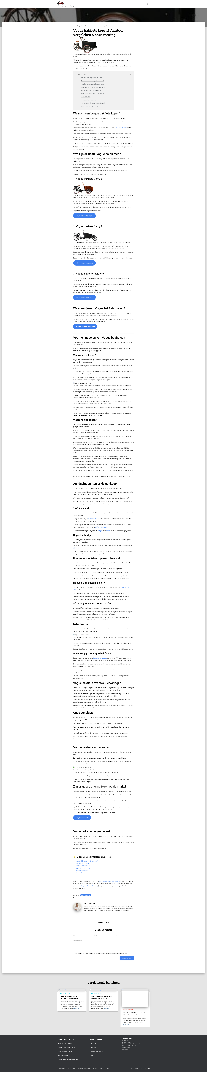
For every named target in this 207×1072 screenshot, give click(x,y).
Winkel (127, 4)
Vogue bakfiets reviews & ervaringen (92, 93)
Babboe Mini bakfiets (83, 863)
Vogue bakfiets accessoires (89, 100)
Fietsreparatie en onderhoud (97, 4)
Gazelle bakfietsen (82, 873)
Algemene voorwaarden (84, 1068)
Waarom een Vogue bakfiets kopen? (92, 78)
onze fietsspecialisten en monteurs (110, 881)
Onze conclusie (85, 97)
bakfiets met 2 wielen (94, 519)
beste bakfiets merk (121, 128)
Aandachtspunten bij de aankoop (91, 90)
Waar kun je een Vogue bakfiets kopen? (93, 84)
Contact (133, 4)
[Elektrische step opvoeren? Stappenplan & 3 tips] (97, 990)
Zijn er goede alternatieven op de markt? (93, 103)
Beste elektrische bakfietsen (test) (87, 861)
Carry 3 (108, 531)
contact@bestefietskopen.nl (132, 1044)
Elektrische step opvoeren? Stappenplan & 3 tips (101, 997)
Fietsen (82, 26)
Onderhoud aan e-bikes (65, 1051)
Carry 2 (100, 531)
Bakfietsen (79, 898)
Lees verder (76, 1008)
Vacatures (94, 1047)
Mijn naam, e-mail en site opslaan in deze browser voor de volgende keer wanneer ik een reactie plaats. (101, 953)
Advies (107, 1068)
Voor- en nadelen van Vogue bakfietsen (93, 87)
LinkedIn (120, 1068)
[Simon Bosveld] (77, 906)
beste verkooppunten (100, 658)
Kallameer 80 (125, 1040)
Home (86, 4)
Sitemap (95, 1068)
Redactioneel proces (97, 1051)
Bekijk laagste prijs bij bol (84, 216)
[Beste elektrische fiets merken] (135, 997)
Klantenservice (126, 1047)
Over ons (140, 4)
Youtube (111, 1068)
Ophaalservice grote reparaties (68, 1059)
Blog (78, 26)
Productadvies (119, 4)
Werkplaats (125, 1049)
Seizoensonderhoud (64, 1055)
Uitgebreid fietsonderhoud (66, 1047)
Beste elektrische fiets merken (134, 1012)
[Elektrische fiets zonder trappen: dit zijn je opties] (67, 990)
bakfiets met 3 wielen (101, 527)
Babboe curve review (83, 866)
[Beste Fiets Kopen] (66, 4)
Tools (110, 4)
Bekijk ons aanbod (82, 818)
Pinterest (117, 1068)
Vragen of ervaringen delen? (89, 106)
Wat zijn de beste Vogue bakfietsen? (92, 81)
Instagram (122, 1068)
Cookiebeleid (62, 1068)
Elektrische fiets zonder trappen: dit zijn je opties (69, 997)
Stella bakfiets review (83, 868)
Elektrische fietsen (89, 26)
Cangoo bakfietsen (82, 870)
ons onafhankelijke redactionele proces (85, 886)
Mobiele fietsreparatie (65, 1043)
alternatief (76, 548)
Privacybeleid (71, 1068)
